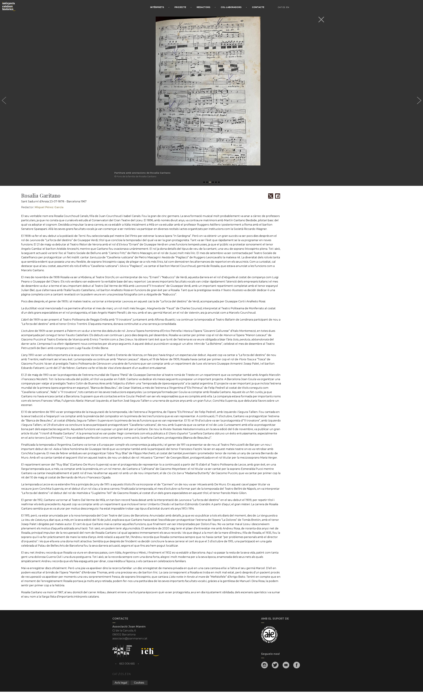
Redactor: (42, 207)
